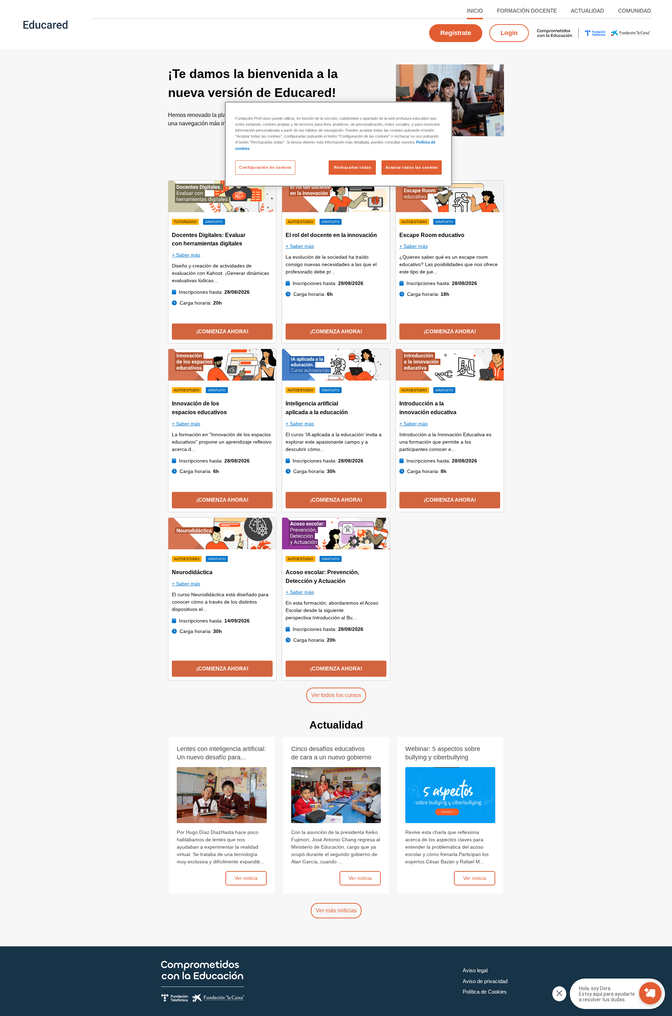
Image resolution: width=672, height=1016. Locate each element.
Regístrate (455, 32)
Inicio (475, 11)
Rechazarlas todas (352, 167)
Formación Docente (527, 11)
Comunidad (634, 11)
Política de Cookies (485, 992)
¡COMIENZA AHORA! (222, 331)
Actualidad (587, 11)
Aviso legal (475, 970)
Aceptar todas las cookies (411, 167)
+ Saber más (186, 255)
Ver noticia (246, 878)
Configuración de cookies (265, 167)
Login (509, 32)
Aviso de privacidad (485, 981)
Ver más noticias (336, 910)
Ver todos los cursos (336, 695)
